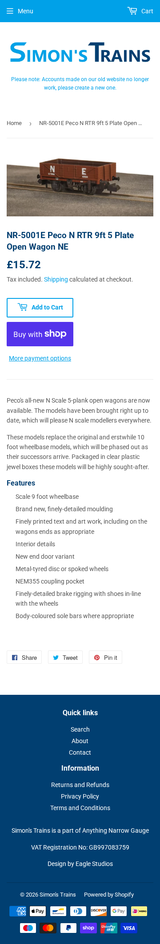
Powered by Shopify (109, 894)
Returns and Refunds (80, 784)
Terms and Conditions (80, 807)
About (80, 740)
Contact (80, 752)
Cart (146, 11)
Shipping (56, 279)
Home (14, 123)
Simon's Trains (58, 894)
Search (80, 729)
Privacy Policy (80, 796)
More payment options (40, 358)
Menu (25, 11)
